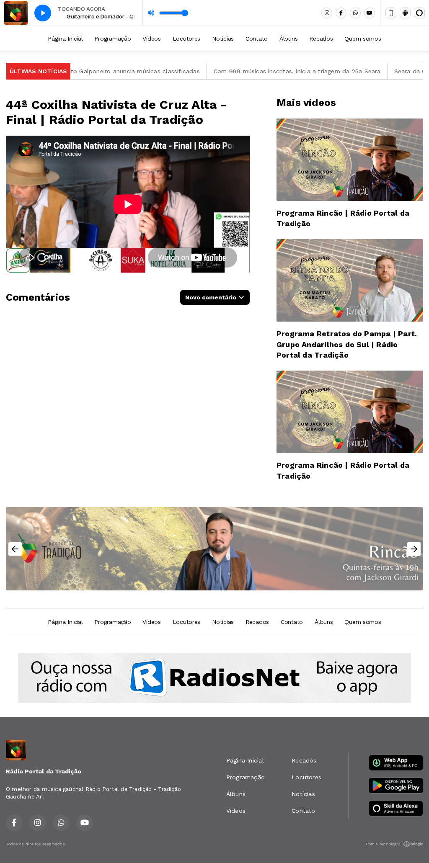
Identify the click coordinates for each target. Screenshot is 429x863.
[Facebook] (341, 13)
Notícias (223, 38)
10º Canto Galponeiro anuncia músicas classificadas (101, 71)
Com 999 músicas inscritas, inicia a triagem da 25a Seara (273, 71)
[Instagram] (326, 13)
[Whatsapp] (355, 13)
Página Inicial (65, 38)
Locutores (186, 38)
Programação (112, 38)
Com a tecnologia (383, 844)
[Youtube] (369, 13)
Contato (257, 38)
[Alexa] (419, 13)
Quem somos (362, 38)
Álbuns (288, 38)
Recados (321, 38)
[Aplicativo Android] (405, 13)
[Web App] (390, 13)
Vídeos (151, 38)
